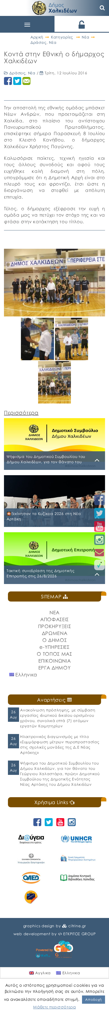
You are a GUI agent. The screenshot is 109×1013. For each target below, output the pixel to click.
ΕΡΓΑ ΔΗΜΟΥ (54, 668)
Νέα (85, 37)
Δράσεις (38, 42)
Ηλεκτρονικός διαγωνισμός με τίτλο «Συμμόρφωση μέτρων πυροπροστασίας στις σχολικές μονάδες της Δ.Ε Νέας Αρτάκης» (59, 744)
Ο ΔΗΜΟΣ (54, 640)
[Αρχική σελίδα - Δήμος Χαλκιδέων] (54, 7)
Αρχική (36, 37)
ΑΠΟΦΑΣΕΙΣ (54, 619)
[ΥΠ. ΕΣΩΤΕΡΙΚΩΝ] (31, 858)
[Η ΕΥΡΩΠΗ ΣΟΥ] (31, 897)
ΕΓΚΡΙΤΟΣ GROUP (79, 934)
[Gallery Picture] (38, 358)
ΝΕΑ (54, 612)
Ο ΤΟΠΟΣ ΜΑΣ (54, 654)
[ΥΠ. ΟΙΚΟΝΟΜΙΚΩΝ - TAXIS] (77, 858)
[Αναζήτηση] (102, 8)
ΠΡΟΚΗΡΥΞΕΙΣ (54, 626)
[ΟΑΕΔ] (31, 878)
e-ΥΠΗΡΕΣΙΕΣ (54, 647)
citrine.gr (77, 926)
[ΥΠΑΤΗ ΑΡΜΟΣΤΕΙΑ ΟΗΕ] (77, 839)
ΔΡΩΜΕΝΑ (54, 633)
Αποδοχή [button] (93, 999)
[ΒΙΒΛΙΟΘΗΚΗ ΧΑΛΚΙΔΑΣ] (77, 878)
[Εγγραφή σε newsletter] (99, 552)
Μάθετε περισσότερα (54, 1007)
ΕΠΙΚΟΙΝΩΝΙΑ (54, 661)
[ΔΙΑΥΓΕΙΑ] (31, 839)
